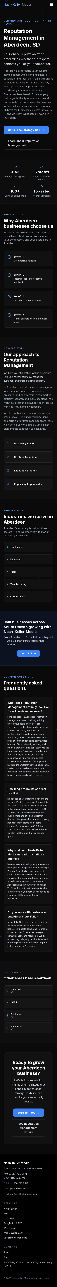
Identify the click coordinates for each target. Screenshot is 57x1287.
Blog (6, 1257)
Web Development (13, 1233)
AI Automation (10, 1208)
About (7, 1252)
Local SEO (9, 1218)
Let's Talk (27, 653)
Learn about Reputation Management (24, 143)
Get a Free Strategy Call (24, 130)
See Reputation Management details (28, 1128)
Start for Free (26, 1112)
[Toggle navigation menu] (51, 4)
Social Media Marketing (15, 1237)
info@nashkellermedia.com (23, 1194)
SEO (6, 1213)
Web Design (10, 1228)
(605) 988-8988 (18, 1188)
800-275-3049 (21, 1183)
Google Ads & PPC (13, 1223)
